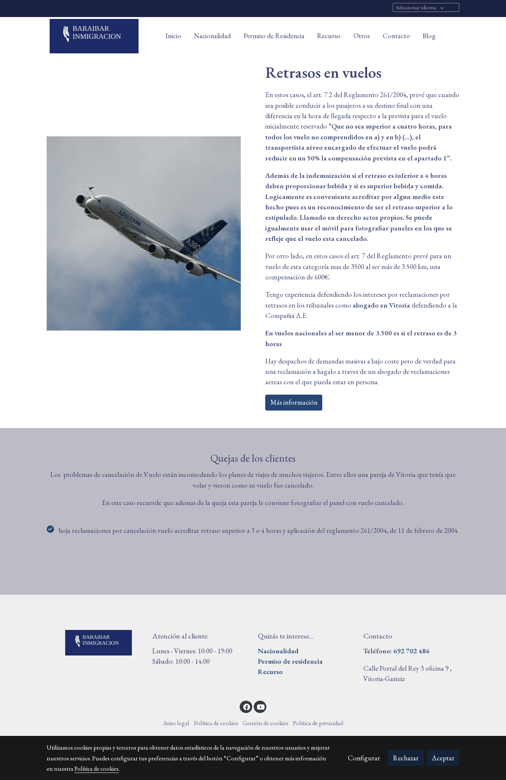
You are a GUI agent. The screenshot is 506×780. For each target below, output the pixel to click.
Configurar (364, 758)
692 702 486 (411, 650)
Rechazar (406, 758)
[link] (94, 36)
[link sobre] (94, 643)
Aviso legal (176, 723)
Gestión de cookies (265, 723)
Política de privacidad (318, 723)
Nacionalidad (278, 650)
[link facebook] (246, 706)
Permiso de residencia (290, 661)
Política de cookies (216, 723)
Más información (293, 402)
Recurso (270, 671)
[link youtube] (261, 706)
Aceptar (443, 758)
